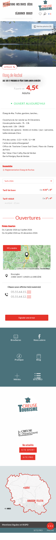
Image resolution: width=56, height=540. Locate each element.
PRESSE (50, 530)
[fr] (50, 14)
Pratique (19, 359)
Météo (17, 379)
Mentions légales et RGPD (15, 524)
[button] (45, 14)
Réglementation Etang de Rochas (19, 169)
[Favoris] (40, 14)
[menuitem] (21, 4)
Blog (38, 359)
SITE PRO (37, 379)
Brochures (16, 340)
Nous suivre (39, 340)
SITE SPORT (28, 450)
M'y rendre (12, 248)
